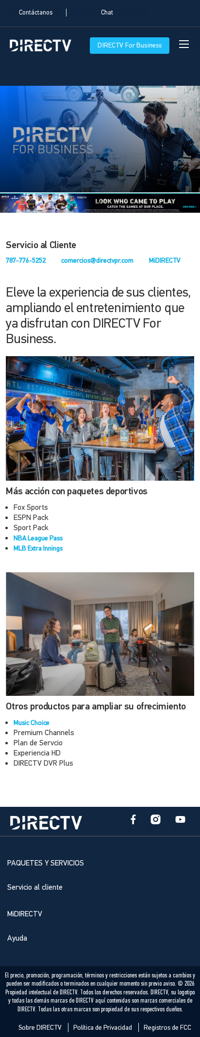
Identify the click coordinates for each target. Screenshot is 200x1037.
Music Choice (32, 722)
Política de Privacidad (102, 1027)
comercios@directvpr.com (97, 260)
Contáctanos (35, 12)
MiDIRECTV (165, 260)
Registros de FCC (167, 1027)
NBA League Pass (38, 538)
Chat (107, 12)
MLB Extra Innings (38, 548)
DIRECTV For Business (130, 45)
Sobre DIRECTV (40, 1027)
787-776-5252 (26, 260)
